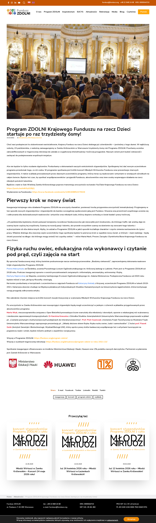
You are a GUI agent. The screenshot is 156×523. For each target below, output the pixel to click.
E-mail (60, 390)
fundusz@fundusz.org (58, 507)
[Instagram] (12, 3)
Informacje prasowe (35, 138)
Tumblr (103, 390)
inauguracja (59, 397)
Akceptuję (131, 519)
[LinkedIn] (15, 3)
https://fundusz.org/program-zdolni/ (51, 338)
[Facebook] (8, 3)
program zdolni (84, 397)
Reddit (95, 390)
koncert (71, 397)
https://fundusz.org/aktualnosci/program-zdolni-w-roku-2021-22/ (76, 341)
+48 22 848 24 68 (53, 504)
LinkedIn (86, 390)
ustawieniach (112, 520)
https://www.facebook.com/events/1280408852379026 (58, 192)
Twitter (78, 390)
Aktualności (23, 138)
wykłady (98, 397)
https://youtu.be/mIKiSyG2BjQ (20, 188)
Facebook (69, 390)
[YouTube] (19, 3)
